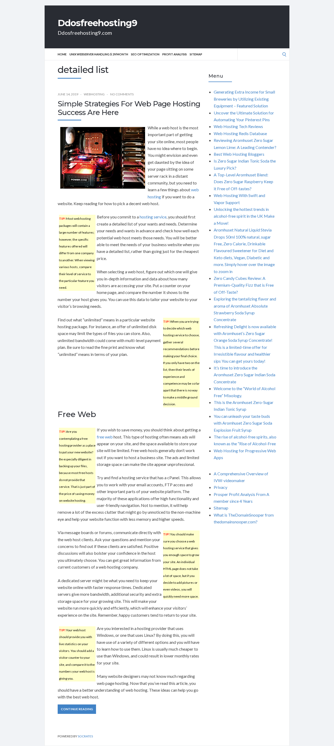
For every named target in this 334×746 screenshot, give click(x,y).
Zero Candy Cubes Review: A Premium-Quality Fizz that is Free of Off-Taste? (244, 285)
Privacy (220, 487)
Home (62, 54)
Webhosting (94, 94)
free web (105, 436)
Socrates (85, 736)
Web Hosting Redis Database (240, 133)
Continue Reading (77, 709)
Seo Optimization (145, 54)
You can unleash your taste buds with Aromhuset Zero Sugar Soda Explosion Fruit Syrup (243, 423)
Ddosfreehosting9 (97, 23)
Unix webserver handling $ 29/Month (98, 54)
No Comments (122, 94)
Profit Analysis (174, 54)
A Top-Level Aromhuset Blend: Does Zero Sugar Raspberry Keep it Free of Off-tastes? (243, 181)
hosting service (153, 216)
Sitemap (196, 54)
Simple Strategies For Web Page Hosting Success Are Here (129, 108)
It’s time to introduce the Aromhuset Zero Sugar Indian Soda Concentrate (244, 374)
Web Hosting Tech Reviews (238, 126)
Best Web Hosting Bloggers (239, 154)
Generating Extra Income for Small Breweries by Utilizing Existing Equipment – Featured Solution (244, 98)
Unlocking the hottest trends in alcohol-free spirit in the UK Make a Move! (244, 216)
